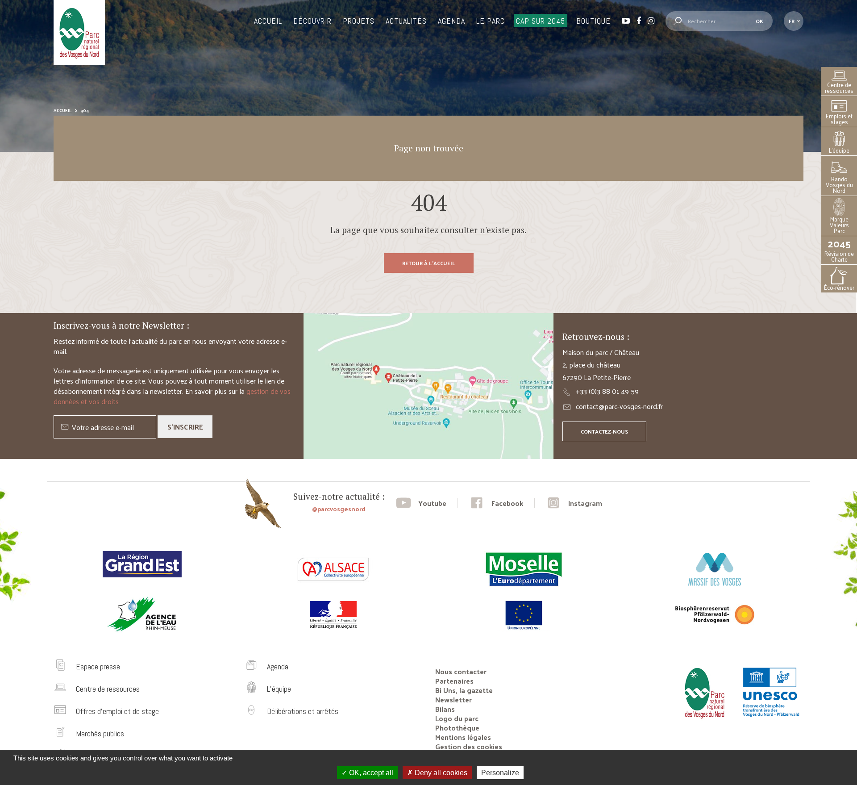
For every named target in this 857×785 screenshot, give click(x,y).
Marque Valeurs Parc (839, 225)
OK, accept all (370, 773)
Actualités (406, 21)
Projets (358, 21)
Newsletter (453, 699)
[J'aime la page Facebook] (496, 503)
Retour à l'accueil (428, 263)
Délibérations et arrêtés (302, 711)
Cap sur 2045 (540, 21)
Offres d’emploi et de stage (117, 711)
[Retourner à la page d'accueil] (702, 721)
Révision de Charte (839, 250)
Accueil (268, 21)
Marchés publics (100, 733)
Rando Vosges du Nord (839, 185)
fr (792, 21)
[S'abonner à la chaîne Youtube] (421, 503)
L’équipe (839, 150)
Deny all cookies (440, 773)
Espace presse (98, 666)
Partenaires (454, 680)
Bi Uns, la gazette (464, 690)
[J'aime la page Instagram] (574, 503)
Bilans (445, 709)
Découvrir (312, 21)
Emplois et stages (839, 119)
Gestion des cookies (468, 746)
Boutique (593, 21)
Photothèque (457, 727)
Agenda (451, 21)
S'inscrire (185, 426)
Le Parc (490, 21)
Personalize (500, 773)
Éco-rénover (839, 287)
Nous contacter (461, 671)
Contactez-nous (604, 431)
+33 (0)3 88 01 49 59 (607, 390)
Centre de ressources (839, 87)
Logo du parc (456, 718)
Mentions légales (463, 737)
